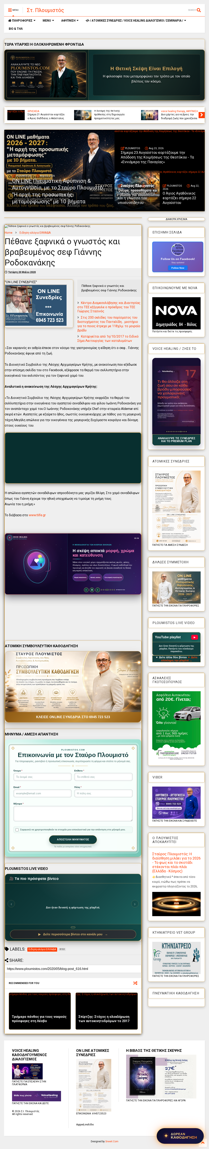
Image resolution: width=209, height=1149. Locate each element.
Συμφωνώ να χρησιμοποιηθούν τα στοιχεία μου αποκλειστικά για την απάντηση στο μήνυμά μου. (72, 829)
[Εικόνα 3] (169, 431)
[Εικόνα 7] (176, 431)
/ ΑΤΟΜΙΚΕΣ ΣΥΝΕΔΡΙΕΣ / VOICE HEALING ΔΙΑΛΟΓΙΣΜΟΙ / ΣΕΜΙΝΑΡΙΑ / (136, 20)
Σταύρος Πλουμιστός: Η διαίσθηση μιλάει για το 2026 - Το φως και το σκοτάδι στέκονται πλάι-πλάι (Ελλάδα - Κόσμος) (176, 862)
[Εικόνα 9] (179, 431)
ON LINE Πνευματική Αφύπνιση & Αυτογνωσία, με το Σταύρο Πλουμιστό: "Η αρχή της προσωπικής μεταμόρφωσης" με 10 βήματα (112, 111)
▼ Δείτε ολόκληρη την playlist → (179, 659)
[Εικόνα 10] (182, 431)
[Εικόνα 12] (186, 431)
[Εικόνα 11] (184, 431)
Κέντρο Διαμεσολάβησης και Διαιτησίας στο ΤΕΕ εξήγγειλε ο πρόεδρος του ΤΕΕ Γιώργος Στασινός (108, 307)
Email (17, 787)
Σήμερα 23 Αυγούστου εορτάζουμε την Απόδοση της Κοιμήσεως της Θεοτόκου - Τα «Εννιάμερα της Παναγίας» (178, 113)
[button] (176, 396)
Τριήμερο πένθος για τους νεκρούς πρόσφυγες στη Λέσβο (39, 1019)
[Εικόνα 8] (178, 431)
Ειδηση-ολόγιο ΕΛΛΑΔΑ (35, 232)
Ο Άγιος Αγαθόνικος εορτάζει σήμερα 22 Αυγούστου (179, 198)
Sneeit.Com (111, 1141)
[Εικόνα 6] (174, 431)
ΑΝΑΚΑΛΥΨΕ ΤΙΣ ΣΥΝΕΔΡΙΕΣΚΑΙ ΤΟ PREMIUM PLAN (176, 440)
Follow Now (177, 268)
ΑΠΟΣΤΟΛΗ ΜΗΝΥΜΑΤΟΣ (73, 839)
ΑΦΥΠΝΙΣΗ (68, 20)
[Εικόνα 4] (171, 431)
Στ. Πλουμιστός (45, 10)
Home (8, 232)
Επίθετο (79, 770)
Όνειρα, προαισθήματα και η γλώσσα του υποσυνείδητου (136, 198)
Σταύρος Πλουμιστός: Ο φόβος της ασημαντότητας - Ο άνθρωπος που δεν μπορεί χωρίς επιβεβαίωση (46, 113)
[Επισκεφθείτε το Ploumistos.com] (46, 75)
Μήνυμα (18, 803)
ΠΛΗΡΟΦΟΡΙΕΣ (21, 20)
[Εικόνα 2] (168, 431)
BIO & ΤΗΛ (15, 28)
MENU (47, 20)
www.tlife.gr (37, 515)
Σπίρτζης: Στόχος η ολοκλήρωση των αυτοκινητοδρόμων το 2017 (104, 1019)
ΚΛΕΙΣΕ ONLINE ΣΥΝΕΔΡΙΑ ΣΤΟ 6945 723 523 (73, 717)
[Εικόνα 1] (166, 431)
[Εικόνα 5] (173, 431)
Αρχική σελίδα (84, 1124)
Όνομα (17, 770)
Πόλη (77, 787)
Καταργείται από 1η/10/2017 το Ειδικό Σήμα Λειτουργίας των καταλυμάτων (108, 339)
